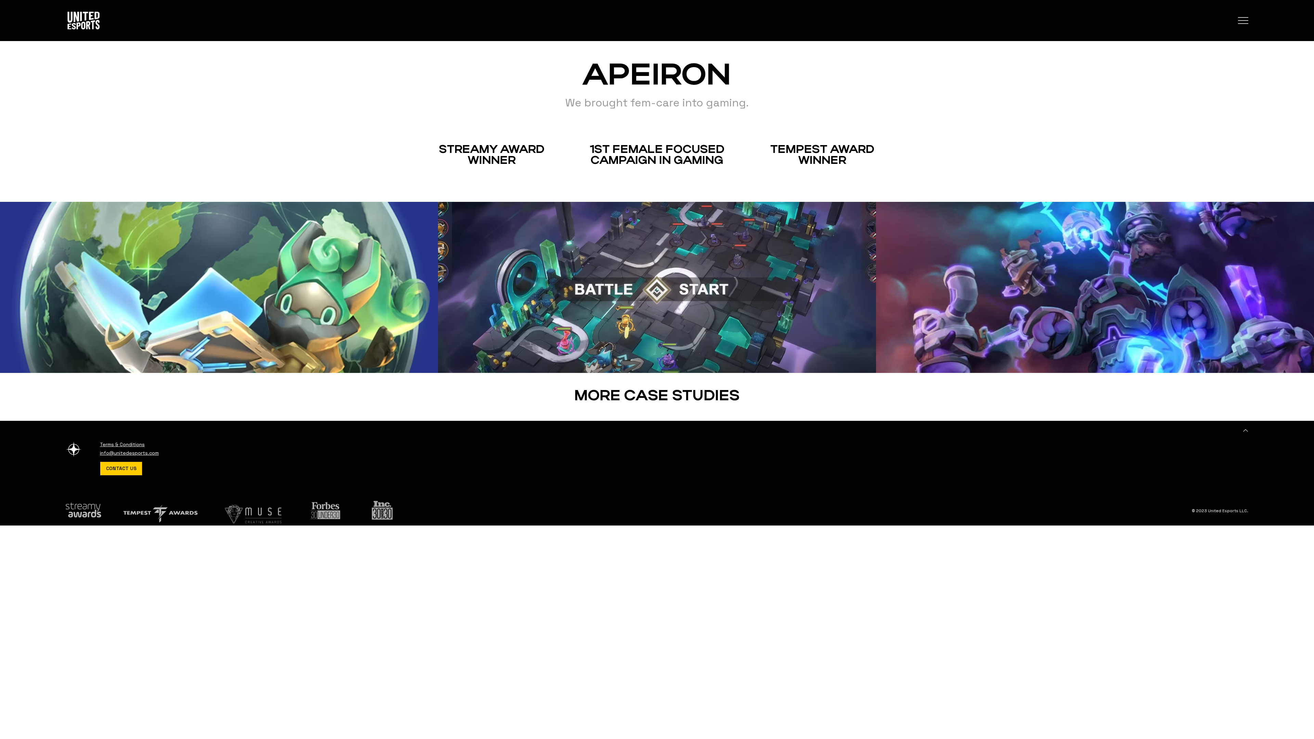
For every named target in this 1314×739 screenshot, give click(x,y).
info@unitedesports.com (129, 453)
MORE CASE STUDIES (656, 396)
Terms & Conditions (122, 444)
